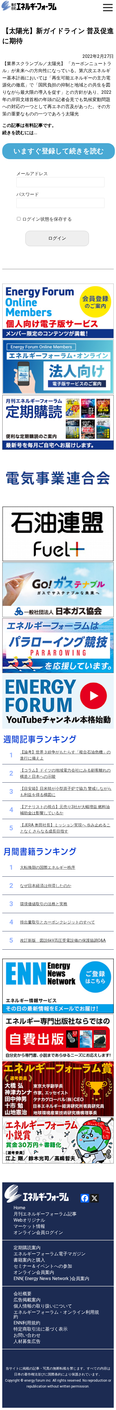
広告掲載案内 (27, 1300)
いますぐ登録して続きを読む (59, 151)
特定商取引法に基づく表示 (41, 1329)
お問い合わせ (27, 1335)
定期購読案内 (27, 1248)
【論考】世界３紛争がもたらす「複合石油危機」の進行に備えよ (65, 755)
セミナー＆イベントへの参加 (43, 1266)
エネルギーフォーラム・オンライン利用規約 (56, 1314)
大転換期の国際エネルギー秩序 (47, 867)
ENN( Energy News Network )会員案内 (51, 1278)
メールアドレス (32, 173)
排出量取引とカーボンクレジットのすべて (57, 922)
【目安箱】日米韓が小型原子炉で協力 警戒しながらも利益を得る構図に (65, 791)
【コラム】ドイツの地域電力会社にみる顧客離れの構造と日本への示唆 (65, 773)
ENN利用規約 (27, 1323)
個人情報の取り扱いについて (43, 1306)
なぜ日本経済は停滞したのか (45, 885)
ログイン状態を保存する (47, 219)
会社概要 (23, 1294)
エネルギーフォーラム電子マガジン (50, 1254)
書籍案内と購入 (29, 1260)
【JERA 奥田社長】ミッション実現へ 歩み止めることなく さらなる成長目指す (65, 828)
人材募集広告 (27, 1341)
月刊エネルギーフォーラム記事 (45, 1214)
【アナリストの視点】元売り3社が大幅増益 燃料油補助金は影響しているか (65, 810)
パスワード (27, 194)
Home (19, 1208)
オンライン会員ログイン (38, 1232)
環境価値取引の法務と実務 (43, 904)
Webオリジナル (29, 1220)
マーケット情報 (29, 1226)
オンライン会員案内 (34, 1272)
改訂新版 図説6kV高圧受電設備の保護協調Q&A (63, 940)
